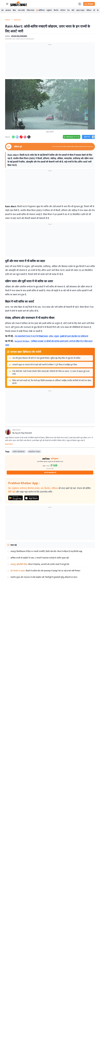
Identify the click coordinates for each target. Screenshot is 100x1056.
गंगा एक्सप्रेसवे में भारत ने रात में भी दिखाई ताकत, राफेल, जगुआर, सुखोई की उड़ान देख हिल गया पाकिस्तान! (51, 336)
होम (2, 10)
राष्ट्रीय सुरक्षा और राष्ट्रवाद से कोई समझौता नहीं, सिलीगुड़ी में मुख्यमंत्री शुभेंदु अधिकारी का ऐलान (43, 577)
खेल (98, 10)
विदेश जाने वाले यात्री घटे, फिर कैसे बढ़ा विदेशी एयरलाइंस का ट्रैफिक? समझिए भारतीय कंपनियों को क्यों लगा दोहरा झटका (51, 381)
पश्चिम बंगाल (30, 10)
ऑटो (72, 10)
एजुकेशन (49, 10)
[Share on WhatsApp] (13, 136)
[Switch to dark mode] (80, 4)
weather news (34, 451)
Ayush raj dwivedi (19, 36)
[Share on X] (28, 136)
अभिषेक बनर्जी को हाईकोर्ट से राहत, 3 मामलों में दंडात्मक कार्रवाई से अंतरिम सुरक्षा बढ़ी (39, 557)
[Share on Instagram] (25, 136)
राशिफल (88, 10)
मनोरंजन (62, 10)
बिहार (14, 10)
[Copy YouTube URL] (21, 136)
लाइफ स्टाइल (80, 10)
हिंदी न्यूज (11, 491)
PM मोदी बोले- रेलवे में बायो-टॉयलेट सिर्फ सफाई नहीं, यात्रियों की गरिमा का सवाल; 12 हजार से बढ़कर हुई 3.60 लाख (51, 372)
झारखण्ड (8, 10)
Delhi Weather (19, 451)
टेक (68, 10)
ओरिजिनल (41, 10)
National (17, 20)
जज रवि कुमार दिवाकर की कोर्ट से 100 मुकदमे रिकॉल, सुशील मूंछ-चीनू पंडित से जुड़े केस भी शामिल (46, 358)
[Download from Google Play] (15, 497)
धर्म (94, 10)
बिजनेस (56, 10)
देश (9, 488)
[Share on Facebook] (17, 136)
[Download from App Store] (31, 497)
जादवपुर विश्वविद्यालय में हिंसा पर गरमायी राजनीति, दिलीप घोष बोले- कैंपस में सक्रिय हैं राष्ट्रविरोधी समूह (46, 551)
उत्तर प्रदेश (21, 10)
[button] (50, 104)
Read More (9, 444)
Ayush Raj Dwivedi (23, 433)
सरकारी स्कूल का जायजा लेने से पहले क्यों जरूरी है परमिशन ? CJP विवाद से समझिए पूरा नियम (44, 364)
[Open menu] (7, 4)
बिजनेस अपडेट (34, 488)
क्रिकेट (47, 488)
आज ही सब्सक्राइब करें (50, 472)
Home (7, 20)
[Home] (18, 3)
